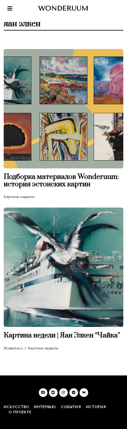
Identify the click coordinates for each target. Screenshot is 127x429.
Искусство (16, 407)
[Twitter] (53, 392)
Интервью (45, 407)
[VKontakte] (83, 392)
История (96, 407)
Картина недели (19, 197)
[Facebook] (43, 392)
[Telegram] (73, 392)
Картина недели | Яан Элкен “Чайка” (62, 335)
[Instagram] (63, 392)
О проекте (20, 412)
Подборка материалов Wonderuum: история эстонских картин (61, 180)
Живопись (13, 348)
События (71, 407)
